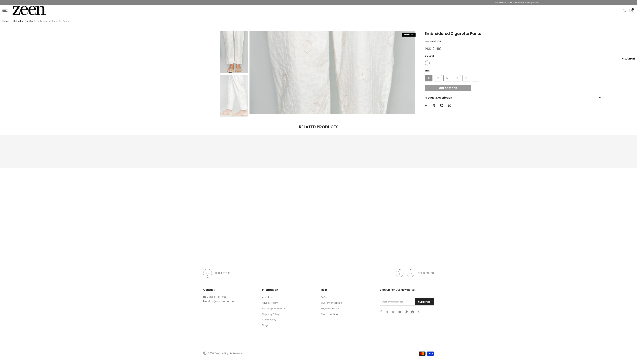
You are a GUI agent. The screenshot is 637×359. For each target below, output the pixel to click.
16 (458, 78)
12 (439, 78)
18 (467, 78)
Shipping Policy (270, 314)
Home (5, 21)
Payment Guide (330, 308)
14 (448, 78)
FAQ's (324, 297)
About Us (267, 297)
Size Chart (628, 58)
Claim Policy (269, 319)
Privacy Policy (270, 302)
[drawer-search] (624, 10)
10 (429, 78)
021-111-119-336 (217, 297)
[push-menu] (4, 10)
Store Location (329, 314)
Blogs (265, 325)
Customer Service (331, 302)
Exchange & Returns (273, 308)
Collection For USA (23, 21)
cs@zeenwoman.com (223, 301)
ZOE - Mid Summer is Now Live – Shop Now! (502, 2)
